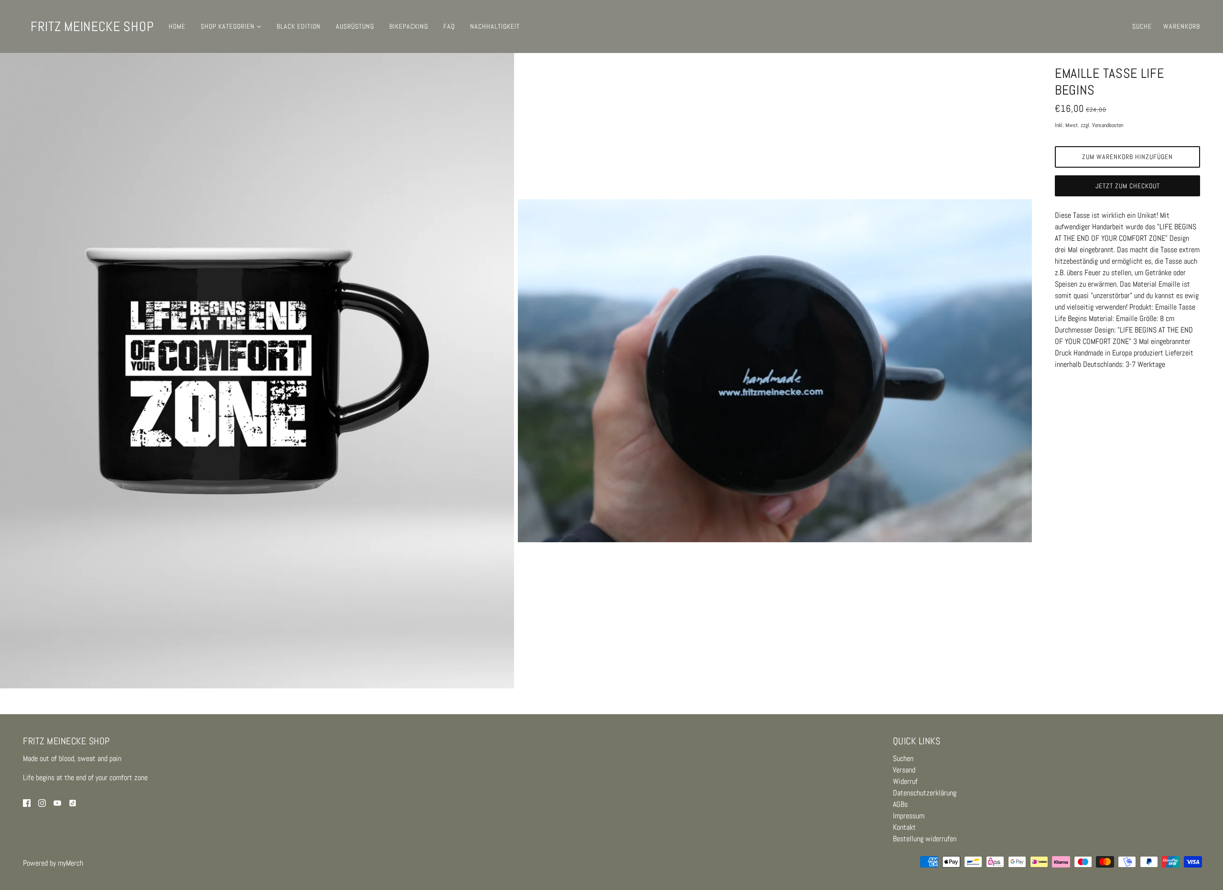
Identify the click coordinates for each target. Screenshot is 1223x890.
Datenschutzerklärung (924, 793)
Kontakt (904, 827)
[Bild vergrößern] (257, 370)
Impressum (908, 816)
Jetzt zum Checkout (1127, 186)
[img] (26, 802)
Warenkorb (1181, 26)
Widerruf (905, 781)
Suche (1142, 26)
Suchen (903, 758)
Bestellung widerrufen (924, 839)
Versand (904, 770)
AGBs (900, 804)
